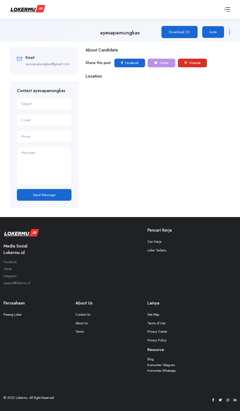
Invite (213, 32)
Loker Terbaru (156, 250)
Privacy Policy (156, 340)
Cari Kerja (154, 241)
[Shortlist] (229, 32)
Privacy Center (157, 331)
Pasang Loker (13, 314)
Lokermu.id (14, 253)
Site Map (153, 314)
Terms (79, 331)
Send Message (44, 194)
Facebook (131, 63)
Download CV (179, 32)
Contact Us (82, 314)
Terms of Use (156, 323)
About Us (81, 323)
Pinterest (194, 63)
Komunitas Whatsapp (161, 370)
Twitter (164, 63)
